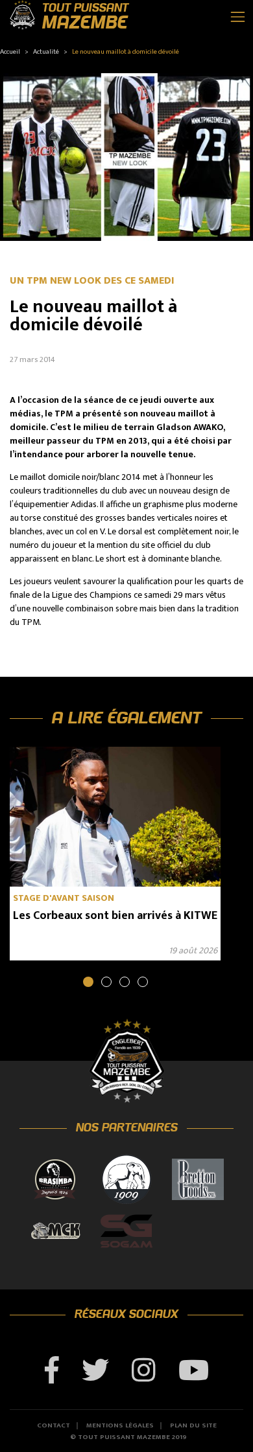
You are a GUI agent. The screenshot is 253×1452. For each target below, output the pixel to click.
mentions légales (120, 1425)
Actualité (46, 52)
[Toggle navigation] (238, 17)
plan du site (193, 1425)
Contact (53, 1425)
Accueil (10, 52)
